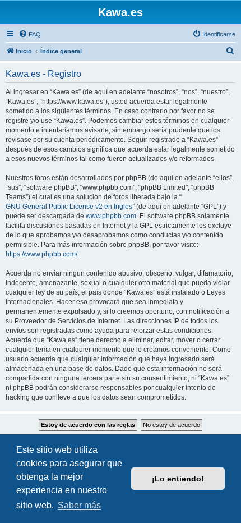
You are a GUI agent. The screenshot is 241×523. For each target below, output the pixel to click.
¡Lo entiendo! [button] (178, 478)
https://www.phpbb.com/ (41, 254)
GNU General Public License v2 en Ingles (69, 206)
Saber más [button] (79, 505)
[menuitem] (29, 34)
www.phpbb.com (111, 216)
